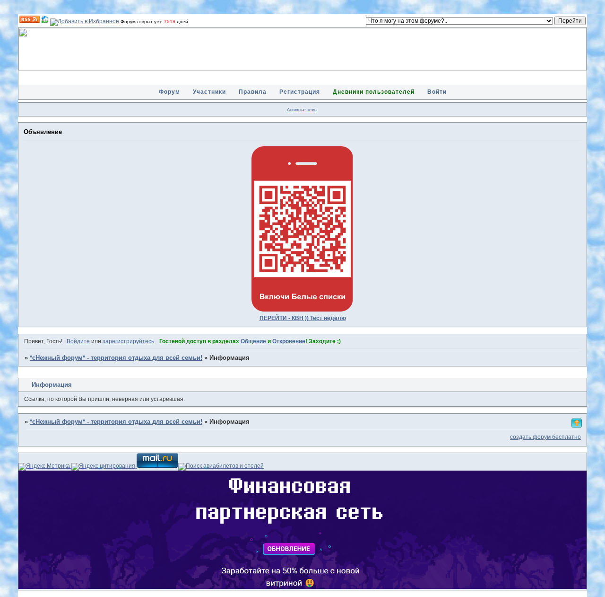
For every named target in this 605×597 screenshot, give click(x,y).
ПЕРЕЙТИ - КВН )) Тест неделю (302, 318)
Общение (253, 341)
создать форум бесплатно (545, 437)
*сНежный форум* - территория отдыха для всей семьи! (116, 358)
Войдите (78, 341)
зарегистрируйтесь (128, 341)
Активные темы (302, 109)
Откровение (288, 341)
